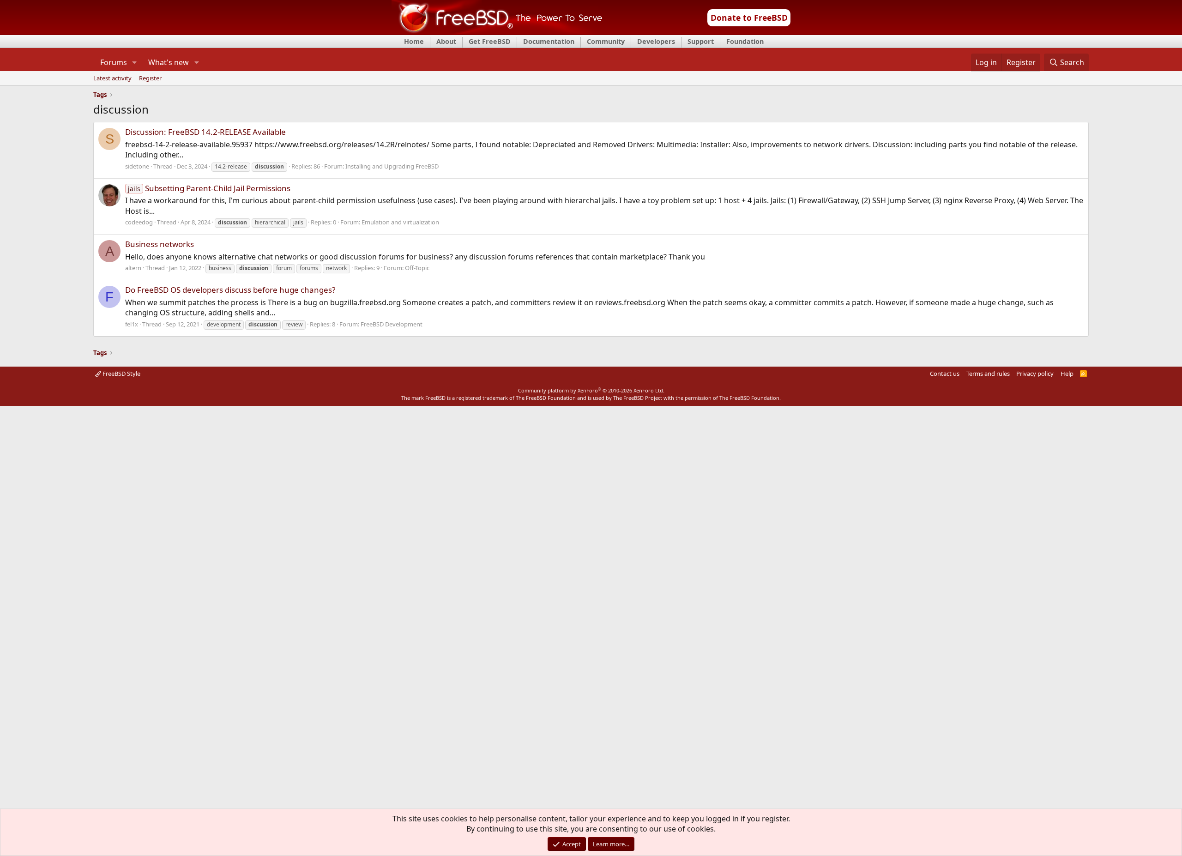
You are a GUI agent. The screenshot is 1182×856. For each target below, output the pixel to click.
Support (700, 41)
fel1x (131, 324)
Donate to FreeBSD (749, 17)
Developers (656, 41)
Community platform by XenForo (591, 390)
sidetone (137, 166)
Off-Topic (417, 268)
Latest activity (112, 78)
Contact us (944, 373)
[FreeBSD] (497, 32)
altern (133, 268)
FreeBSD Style (120, 373)
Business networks (159, 244)
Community (606, 41)
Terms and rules (988, 373)
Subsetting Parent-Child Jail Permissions (209, 188)
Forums (113, 62)
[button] (134, 62)
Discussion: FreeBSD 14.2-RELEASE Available (205, 132)
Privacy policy (1035, 373)
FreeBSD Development (391, 324)
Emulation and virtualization (400, 222)
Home (414, 41)
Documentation (548, 41)
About (446, 41)
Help (1067, 373)
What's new (168, 62)
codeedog (139, 222)
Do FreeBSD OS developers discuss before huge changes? (230, 289)
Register (150, 78)
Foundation (745, 41)
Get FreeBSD (490, 41)
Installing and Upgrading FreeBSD (392, 166)
